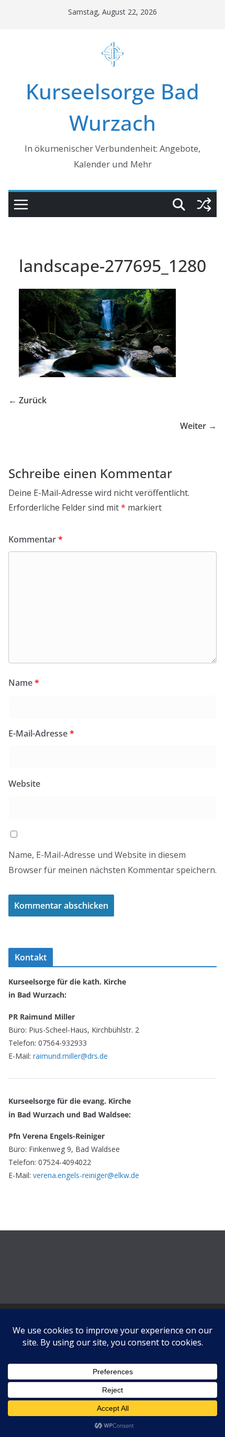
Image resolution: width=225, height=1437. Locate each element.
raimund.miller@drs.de (70, 1056)
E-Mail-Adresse (41, 733)
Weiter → (198, 426)
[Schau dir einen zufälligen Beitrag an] (204, 204)
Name (23, 682)
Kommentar (35, 539)
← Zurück (27, 400)
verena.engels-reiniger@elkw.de (86, 1175)
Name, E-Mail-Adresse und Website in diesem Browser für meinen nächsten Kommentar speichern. (112, 862)
